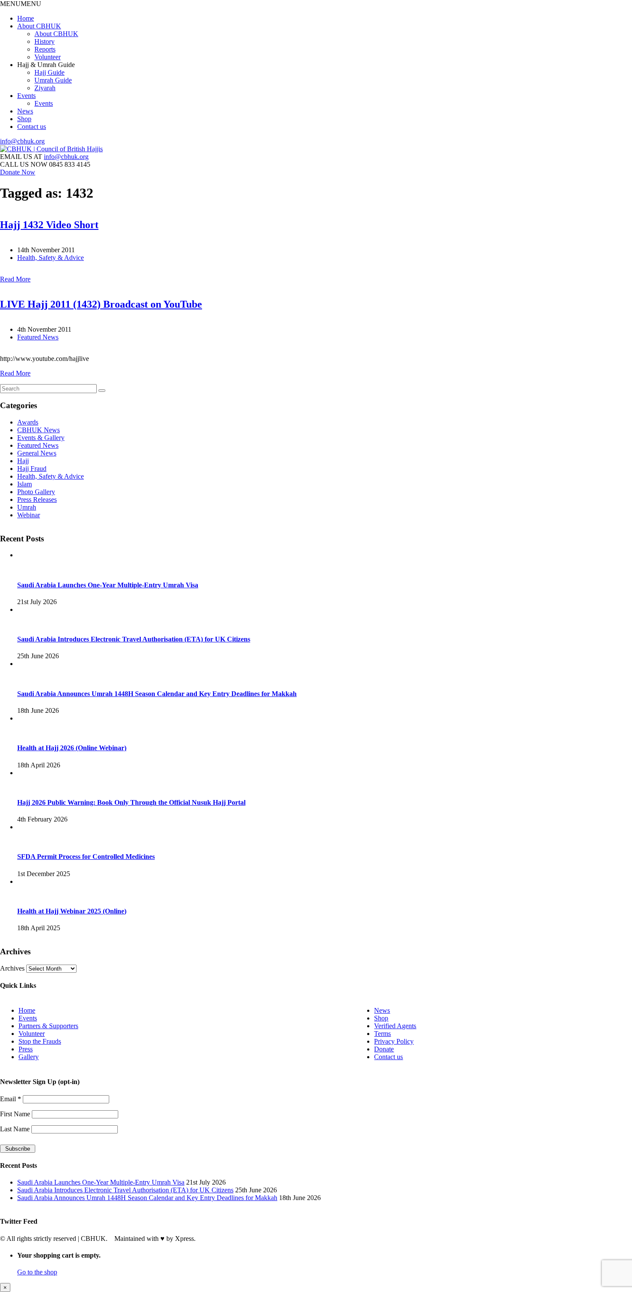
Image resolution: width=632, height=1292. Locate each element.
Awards (27, 422)
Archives (12, 968)
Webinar (28, 515)
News (25, 111)
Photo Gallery (36, 491)
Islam (24, 484)
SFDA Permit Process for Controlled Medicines (86, 856)
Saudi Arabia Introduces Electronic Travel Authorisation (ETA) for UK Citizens (133, 639)
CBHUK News (38, 430)
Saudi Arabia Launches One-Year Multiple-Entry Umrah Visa (107, 585)
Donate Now (17, 172)
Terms (382, 1033)
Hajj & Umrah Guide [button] (46, 64)
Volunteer (47, 57)
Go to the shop (37, 1272)
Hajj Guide (49, 72)
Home (25, 18)
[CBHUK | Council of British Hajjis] (51, 149)
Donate (384, 1049)
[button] (20, 3)
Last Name (15, 1129)
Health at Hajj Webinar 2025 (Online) (71, 911)
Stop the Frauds (39, 1041)
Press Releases (37, 499)
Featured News (37, 337)
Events (26, 95)
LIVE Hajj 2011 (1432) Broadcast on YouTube (101, 304)
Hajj (23, 460)
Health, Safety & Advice (50, 257)
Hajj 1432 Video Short (49, 224)
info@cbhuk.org (22, 141)
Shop (24, 118)
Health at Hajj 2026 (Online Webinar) (71, 747)
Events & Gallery (40, 437)
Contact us (31, 126)
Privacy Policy (394, 1041)
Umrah (26, 507)
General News (36, 453)
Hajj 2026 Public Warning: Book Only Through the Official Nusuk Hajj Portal (131, 802)
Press (25, 1049)
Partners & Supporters (48, 1025)
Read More (15, 279)
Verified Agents (395, 1025)
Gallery (28, 1056)
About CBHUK (39, 26)
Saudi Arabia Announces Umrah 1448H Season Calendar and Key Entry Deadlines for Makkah (157, 693)
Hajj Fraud (31, 468)
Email (10, 1099)
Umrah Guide (53, 80)
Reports (44, 49)
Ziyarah (44, 88)
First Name (16, 1114)
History (44, 41)
